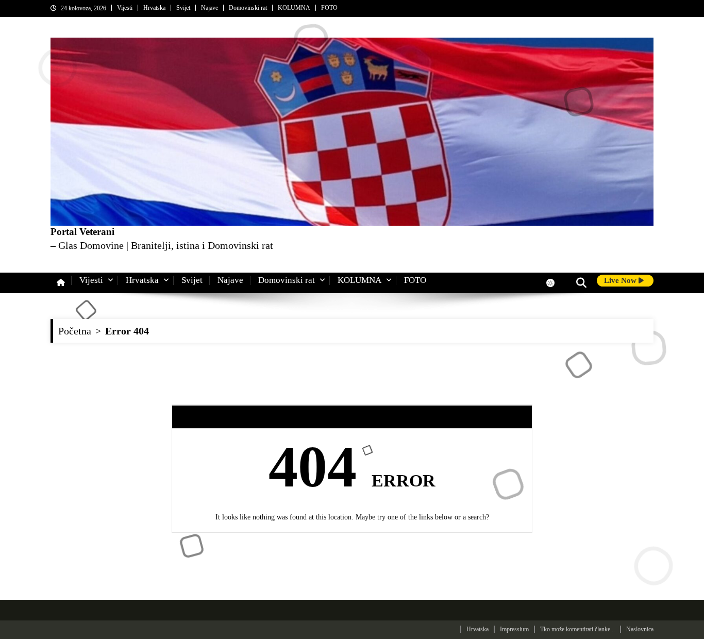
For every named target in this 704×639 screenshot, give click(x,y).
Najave (209, 7)
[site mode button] (555, 283)
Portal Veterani (82, 231)
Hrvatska (154, 7)
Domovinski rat (248, 7)
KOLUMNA (294, 7)
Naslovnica (639, 629)
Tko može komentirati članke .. (577, 629)
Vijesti (124, 7)
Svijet (183, 7)
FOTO (329, 7)
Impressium (514, 629)
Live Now (621, 280)
